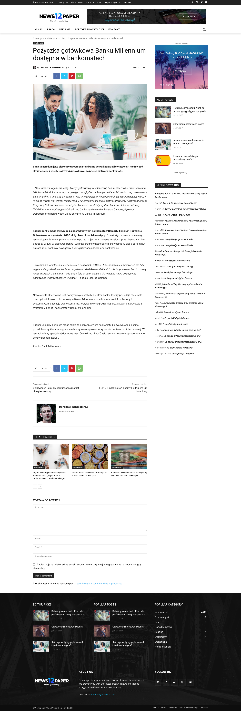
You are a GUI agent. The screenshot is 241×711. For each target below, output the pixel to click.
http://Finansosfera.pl (68, 411)
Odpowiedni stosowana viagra (188, 124)
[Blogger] (158, 682)
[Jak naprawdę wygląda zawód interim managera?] (163, 144)
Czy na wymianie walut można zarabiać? (185, 208)
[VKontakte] (190, 682)
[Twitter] (197, 2)
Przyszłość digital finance (179, 278)
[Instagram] (192, 2)
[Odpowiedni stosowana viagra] (163, 128)
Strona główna (39, 38)
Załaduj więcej (180, 172)
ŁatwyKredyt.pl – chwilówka (179, 239)
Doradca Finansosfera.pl (52, 67)
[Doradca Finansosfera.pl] (35, 67)
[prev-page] (35, 486)
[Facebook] (188, 2)
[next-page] (40, 486)
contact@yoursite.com (103, 694)
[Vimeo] (201, 2)
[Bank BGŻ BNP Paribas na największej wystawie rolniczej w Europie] (129, 456)
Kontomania (161, 193)
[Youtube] (206, 2)
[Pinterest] (72, 76)
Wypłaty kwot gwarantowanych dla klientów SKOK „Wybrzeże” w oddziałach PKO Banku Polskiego (49, 475)
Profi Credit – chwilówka (177, 214)
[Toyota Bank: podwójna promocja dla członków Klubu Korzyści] (90, 456)
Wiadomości (54, 38)
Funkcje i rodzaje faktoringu (178, 272)
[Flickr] (174, 682)
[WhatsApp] (79, 76)
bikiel (158, 260)
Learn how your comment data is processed (98, 583)
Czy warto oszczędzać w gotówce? (180, 202)
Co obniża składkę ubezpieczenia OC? (182, 329)
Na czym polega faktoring (180, 266)
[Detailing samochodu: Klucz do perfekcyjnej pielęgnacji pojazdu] (163, 112)
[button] (204, 29)
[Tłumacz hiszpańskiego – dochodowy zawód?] (163, 160)
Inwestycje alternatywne (177, 260)
